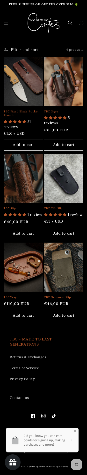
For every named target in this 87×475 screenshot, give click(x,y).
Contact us (19, 397)
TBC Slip (10, 208)
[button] (6, 22)
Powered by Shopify (57, 466)
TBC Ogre (51, 111)
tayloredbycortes (36, 466)
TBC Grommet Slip (57, 297)
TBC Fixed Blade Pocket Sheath (21, 113)
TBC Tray (10, 297)
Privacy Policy (22, 379)
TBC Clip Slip (53, 208)
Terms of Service (24, 368)
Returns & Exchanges (28, 357)
